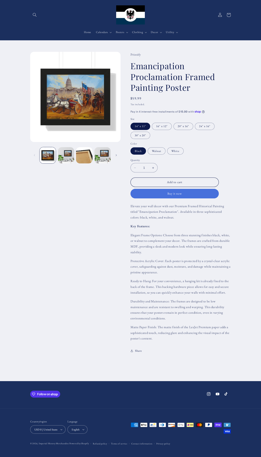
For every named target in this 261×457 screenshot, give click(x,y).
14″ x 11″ (140, 126)
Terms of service (119, 443)
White (175, 151)
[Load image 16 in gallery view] (66, 155)
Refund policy (100, 443)
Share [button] (138, 351)
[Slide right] (116, 155)
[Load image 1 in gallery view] (48, 155)
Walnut (156, 151)
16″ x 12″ (161, 126)
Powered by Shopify (79, 443)
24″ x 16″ (204, 126)
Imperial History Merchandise (54, 443)
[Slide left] (34, 155)
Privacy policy (163, 443)
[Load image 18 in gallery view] (102, 155)
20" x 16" (183, 126)
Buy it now (174, 194)
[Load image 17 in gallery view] (84, 155)
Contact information (141, 443)
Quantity (135, 160)
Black (138, 151)
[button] (34, 15)
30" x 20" (140, 135)
